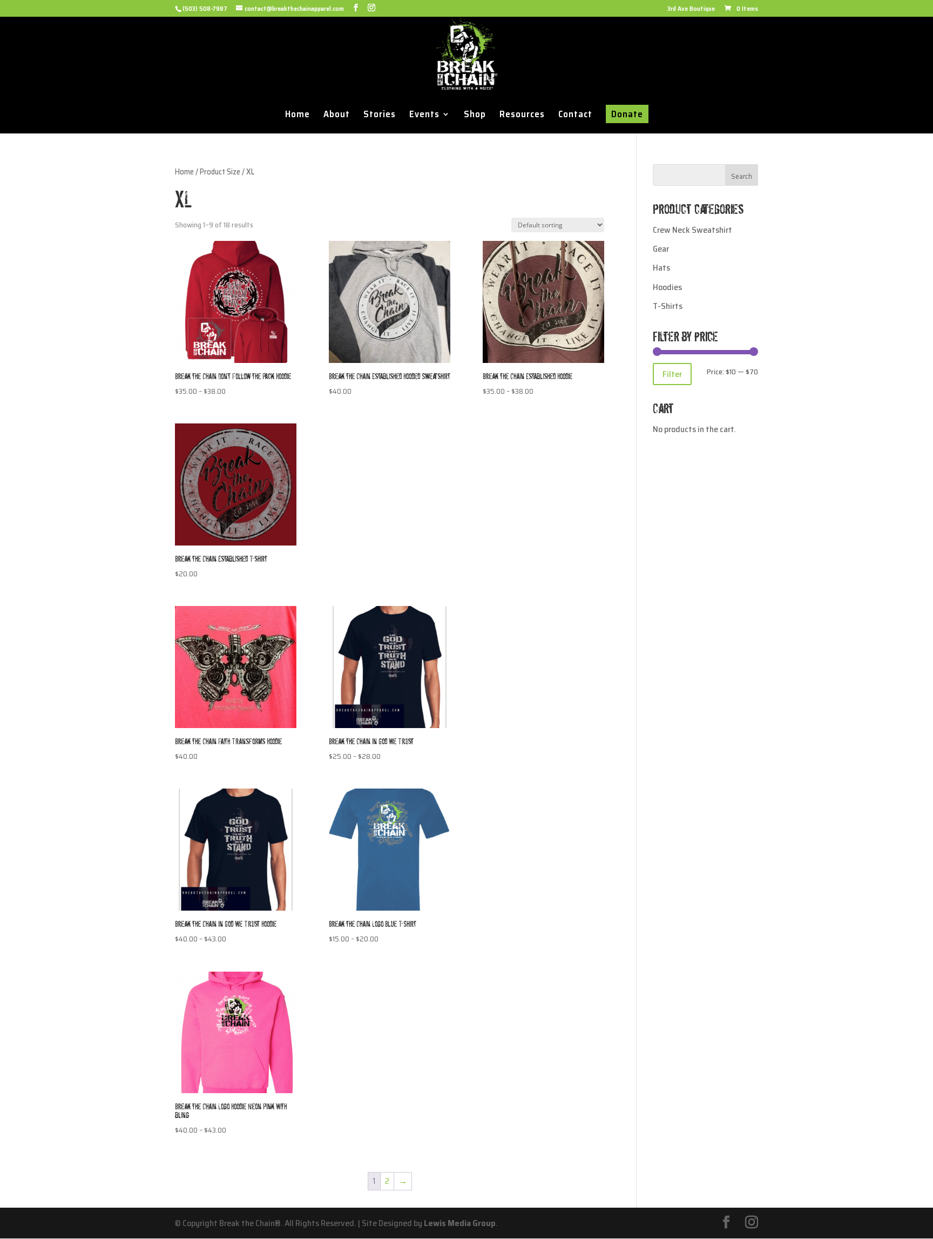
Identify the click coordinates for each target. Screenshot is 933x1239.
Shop (475, 115)
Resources (522, 115)
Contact (575, 115)
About (336, 115)
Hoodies (667, 287)
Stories (379, 115)
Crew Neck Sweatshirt (692, 230)
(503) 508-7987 (204, 8)
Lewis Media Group (460, 1223)
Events (424, 115)
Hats (661, 267)
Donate (627, 114)
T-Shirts (667, 306)
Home (297, 115)
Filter (672, 374)
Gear (661, 248)
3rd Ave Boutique (691, 9)
